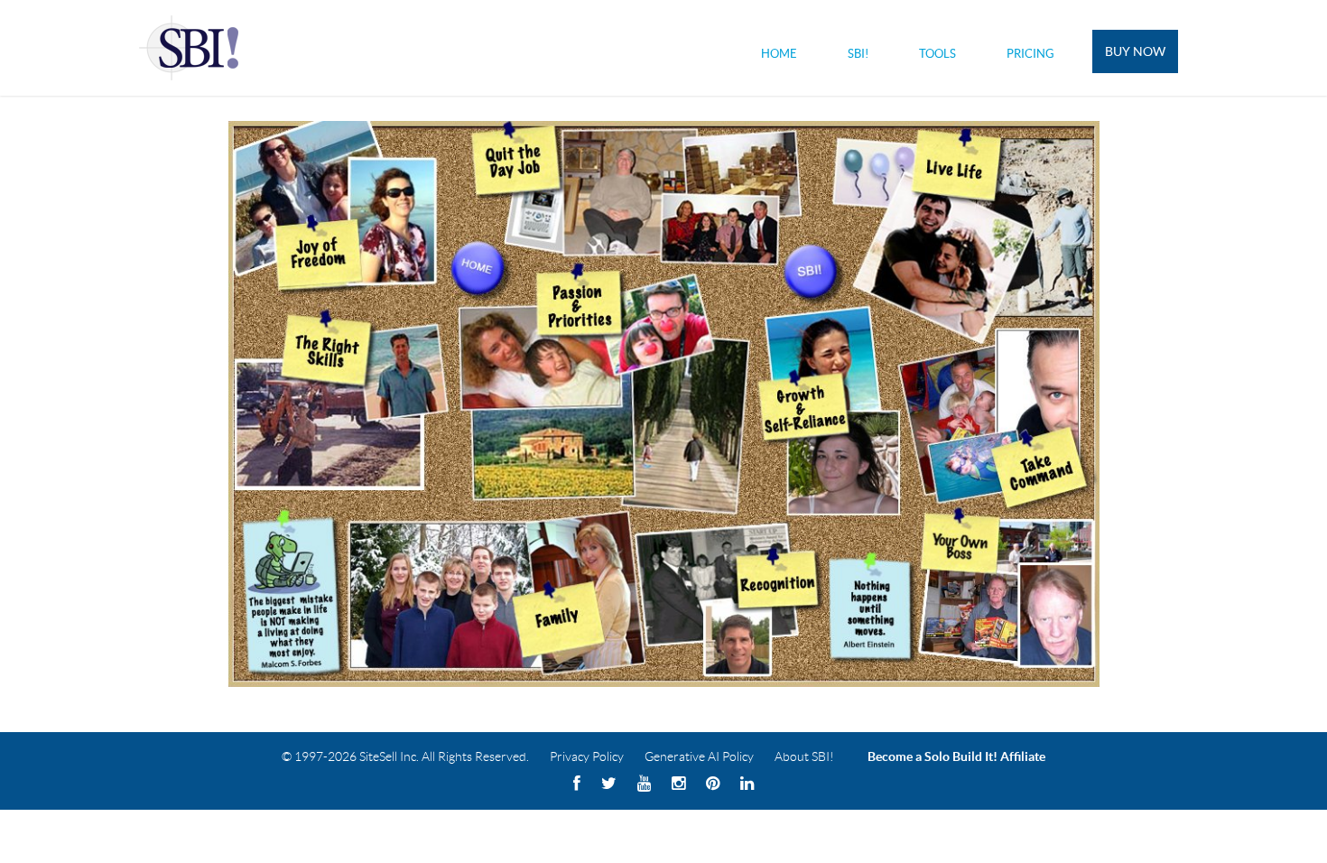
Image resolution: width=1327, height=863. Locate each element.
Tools (937, 53)
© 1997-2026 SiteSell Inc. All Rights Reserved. (405, 756)
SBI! (858, 53)
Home (779, 53)
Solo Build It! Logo (191, 48)
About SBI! (804, 756)
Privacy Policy (587, 756)
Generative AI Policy (699, 756)
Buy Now (1135, 51)
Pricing (1030, 53)
